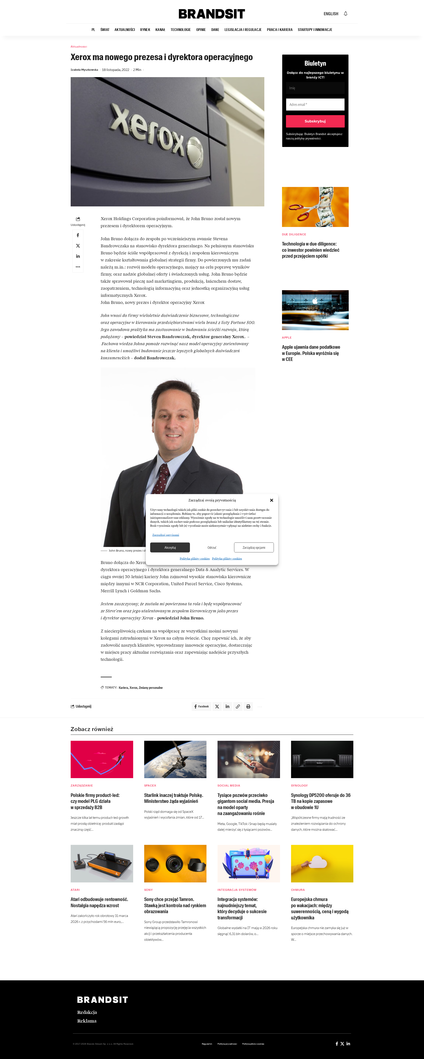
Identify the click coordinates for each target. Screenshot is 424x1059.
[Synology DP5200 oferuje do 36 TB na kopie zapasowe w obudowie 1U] (322, 759)
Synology (299, 785)
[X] (342, 1043)
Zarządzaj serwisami (165, 535)
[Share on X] (78, 245)
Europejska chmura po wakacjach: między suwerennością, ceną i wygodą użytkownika (319, 908)
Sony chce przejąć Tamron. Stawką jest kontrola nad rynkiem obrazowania (175, 905)
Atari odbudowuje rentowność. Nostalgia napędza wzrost (99, 902)
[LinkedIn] (348, 1043)
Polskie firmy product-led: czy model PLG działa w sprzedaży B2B (95, 801)
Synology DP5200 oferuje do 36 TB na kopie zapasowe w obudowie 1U (321, 801)
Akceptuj (170, 547)
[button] (271, 500)
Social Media (229, 785)
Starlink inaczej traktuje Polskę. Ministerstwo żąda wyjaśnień (173, 798)
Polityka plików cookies (195, 558)
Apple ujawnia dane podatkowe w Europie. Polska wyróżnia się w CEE (311, 353)
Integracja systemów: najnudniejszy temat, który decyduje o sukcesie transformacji (242, 908)
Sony (148, 890)
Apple (287, 337)
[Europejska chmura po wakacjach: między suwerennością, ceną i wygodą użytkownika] (322, 863)
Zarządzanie (82, 785)
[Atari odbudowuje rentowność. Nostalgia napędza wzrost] (102, 863)
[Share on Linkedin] (78, 256)
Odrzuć (212, 547)
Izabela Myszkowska (84, 70)
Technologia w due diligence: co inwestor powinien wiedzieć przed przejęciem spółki (310, 250)
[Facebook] (337, 1043)
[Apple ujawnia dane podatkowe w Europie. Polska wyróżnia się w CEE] (315, 310)
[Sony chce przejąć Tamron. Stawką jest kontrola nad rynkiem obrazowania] (175, 863)
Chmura (298, 890)
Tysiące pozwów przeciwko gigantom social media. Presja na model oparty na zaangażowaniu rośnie (246, 804)
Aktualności (79, 46)
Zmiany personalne (151, 687)
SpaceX (150, 785)
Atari (75, 890)
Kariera (123, 687)
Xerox (133, 687)
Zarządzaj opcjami (254, 547)
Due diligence (294, 234)
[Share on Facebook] (78, 235)
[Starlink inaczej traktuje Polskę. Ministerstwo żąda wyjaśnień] (175, 759)
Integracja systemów (237, 890)
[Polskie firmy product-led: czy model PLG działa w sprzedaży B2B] (102, 759)
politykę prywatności (308, 138)
